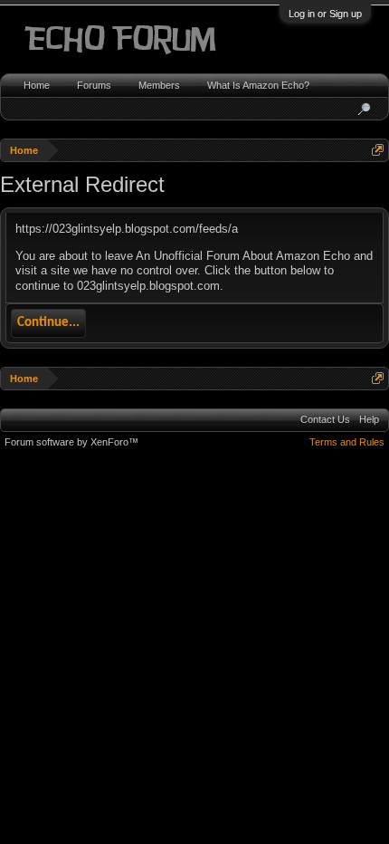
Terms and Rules (346, 441)
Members (159, 85)
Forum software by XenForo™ (71, 441)
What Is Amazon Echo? (258, 85)
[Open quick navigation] (378, 150)
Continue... (48, 323)
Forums (94, 85)
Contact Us (325, 419)
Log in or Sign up (325, 13)
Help (369, 419)
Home (37, 85)
